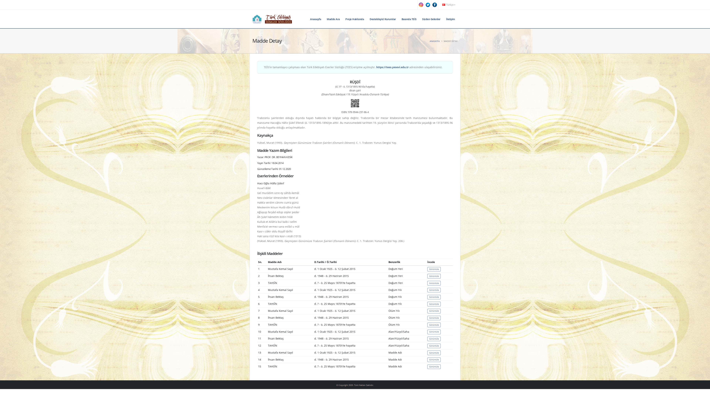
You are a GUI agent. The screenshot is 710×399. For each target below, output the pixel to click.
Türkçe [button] (450, 4)
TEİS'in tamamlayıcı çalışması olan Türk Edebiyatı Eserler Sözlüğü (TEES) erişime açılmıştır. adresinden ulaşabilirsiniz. (353, 67)
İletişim (450, 19)
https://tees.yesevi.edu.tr (392, 67)
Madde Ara (333, 19)
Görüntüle (434, 269)
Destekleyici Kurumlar (383, 19)
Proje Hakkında (354, 19)
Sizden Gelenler (431, 19)
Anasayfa (315, 19)
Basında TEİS (409, 19)
